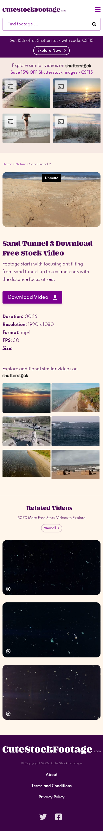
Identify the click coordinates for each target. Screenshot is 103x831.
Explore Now (50, 51)
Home (7, 164)
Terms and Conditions (51, 786)
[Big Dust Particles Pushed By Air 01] (51, 629)
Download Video (30, 297)
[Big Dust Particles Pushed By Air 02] (51, 567)
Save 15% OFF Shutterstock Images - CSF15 (51, 73)
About (52, 775)
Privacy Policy (51, 797)
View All (51, 528)
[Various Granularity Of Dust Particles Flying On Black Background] (51, 692)
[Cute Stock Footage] (34, 9)
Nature (20, 164)
